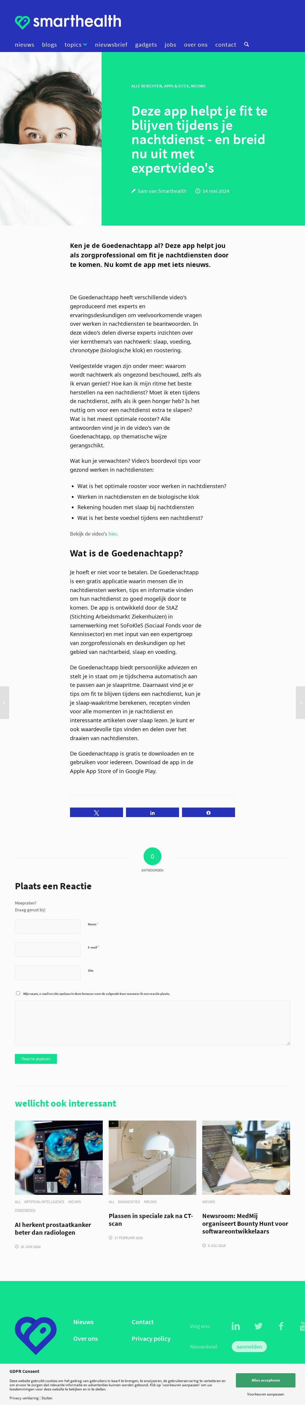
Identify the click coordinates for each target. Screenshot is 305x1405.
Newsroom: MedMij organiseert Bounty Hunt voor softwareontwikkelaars (245, 1223)
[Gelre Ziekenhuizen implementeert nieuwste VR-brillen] (4, 702)
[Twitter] (258, 1326)
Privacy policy (151, 1339)
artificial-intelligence (44, 1202)
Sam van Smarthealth (162, 191)
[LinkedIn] (235, 1326)
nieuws (74, 1202)
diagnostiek (129, 1202)
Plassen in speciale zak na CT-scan (151, 1220)
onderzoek (25, 1210)
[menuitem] (26, 44)
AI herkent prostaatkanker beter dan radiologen (53, 1228)
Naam (93, 923)
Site (91, 970)
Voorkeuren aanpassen (265, 1394)
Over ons (85, 1339)
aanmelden (249, 1346)
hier (112, 533)
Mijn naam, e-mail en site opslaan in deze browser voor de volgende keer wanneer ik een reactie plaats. (96, 994)
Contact (143, 1322)
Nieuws (83, 1322)
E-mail (93, 947)
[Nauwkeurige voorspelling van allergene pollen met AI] (300, 702)
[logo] (68, 22)
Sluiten (46, 1398)
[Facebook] (281, 1326)
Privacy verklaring (24, 1398)
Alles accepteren (266, 1380)
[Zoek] (244, 44)
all (18, 1202)
